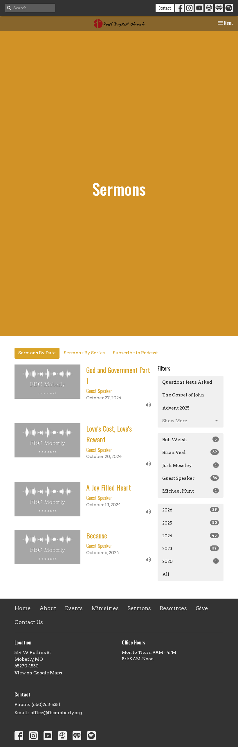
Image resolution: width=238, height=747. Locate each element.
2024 (189, 535)
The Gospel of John (183, 395)
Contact (164, 8)
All (166, 574)
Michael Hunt (189, 491)
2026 (189, 510)
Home (23, 608)
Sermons (139, 608)
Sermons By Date (37, 352)
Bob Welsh (189, 439)
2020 (189, 561)
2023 (189, 548)
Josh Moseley (189, 465)
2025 (189, 523)
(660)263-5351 (46, 704)
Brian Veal (189, 452)
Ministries (105, 608)
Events (74, 608)
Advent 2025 (176, 408)
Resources (173, 608)
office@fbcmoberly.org (56, 712)
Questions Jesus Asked (187, 382)
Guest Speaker (189, 478)
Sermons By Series (84, 352)
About (47, 608)
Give (202, 608)
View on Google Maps (38, 673)
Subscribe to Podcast (135, 352)
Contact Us (29, 622)
